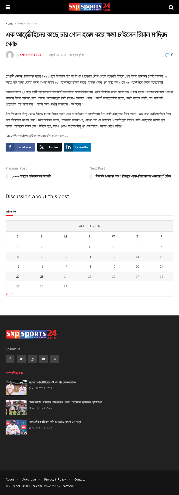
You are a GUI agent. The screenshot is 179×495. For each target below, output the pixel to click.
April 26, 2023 (58, 55)
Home (10, 23)
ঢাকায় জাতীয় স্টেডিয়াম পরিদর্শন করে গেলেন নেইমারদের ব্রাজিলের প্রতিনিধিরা (65, 402)
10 (65, 257)
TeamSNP (67, 486)
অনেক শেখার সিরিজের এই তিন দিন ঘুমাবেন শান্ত (52, 382)
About (10, 479)
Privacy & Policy (55, 479)
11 (89, 257)
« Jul (9, 294)
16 (41, 266)
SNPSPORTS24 (30, 55)
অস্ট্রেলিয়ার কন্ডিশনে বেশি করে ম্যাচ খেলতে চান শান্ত (55, 422)
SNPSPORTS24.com (29, 486)
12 (113, 257)
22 (17, 276)
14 (161, 257)
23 (41, 276)
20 (137, 266)
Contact (79, 479)
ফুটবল (20, 23)
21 (161, 266)
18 (89, 266)
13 (137, 257)
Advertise (29, 479)
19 (113, 266)
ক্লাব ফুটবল (31, 23)
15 (17, 266)
